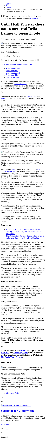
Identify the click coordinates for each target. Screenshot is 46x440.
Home (8, 3)
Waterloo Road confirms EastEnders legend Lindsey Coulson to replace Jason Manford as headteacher (23, 231)
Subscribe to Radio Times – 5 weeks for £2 (17, 64)
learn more (34, 18)
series (14, 169)
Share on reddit (12, 75)
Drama (8, 7)
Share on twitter (12, 71)
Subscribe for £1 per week (17, 410)
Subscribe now (7, 424)
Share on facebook (13, 68)
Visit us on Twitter (13, 393)
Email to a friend (12, 77)
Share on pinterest (13, 73)
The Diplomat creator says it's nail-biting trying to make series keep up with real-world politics (25, 237)
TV (7, 5)
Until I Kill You (20, 84)
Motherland (5, 98)
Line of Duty (31, 96)
